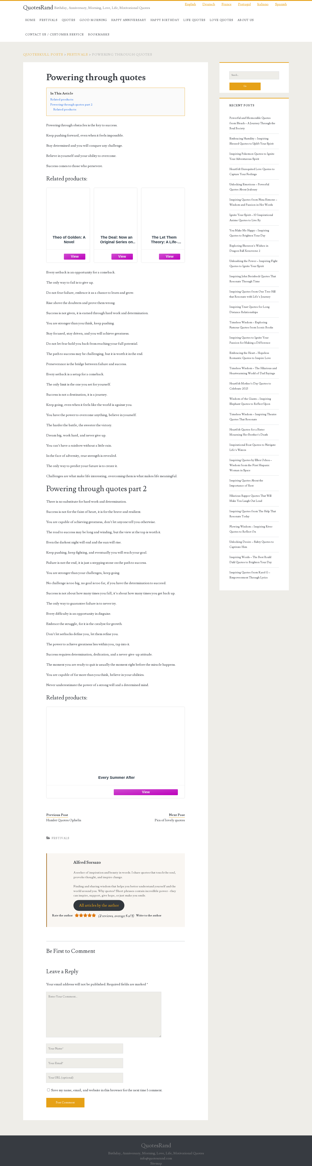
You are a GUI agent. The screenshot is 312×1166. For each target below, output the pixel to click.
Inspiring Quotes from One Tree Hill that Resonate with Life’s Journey (252, 294)
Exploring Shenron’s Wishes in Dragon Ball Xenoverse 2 (248, 248)
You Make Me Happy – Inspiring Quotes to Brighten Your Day (249, 233)
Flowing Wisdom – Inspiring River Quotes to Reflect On (250, 529)
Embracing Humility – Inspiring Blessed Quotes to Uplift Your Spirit (251, 141)
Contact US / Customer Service (54, 34)
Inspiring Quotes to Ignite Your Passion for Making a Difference (249, 340)
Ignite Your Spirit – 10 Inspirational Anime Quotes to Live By (251, 217)
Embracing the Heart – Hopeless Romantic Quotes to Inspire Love (250, 355)
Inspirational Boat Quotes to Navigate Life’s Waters (252, 447)
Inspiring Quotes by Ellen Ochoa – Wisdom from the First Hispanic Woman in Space (250, 465)
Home (30, 20)
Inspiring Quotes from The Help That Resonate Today (252, 514)
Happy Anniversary (128, 20)
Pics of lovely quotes (170, 820)
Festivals (48, 20)
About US (246, 20)
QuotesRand (38, 7)
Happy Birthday (164, 20)
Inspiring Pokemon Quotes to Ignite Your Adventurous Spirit (251, 156)
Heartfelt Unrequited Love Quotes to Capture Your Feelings (252, 171)
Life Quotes (194, 20)
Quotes (69, 20)
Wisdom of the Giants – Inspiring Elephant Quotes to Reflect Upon (250, 401)
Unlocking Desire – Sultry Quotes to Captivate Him (251, 544)
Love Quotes (221, 20)
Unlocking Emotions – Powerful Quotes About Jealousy (249, 187)
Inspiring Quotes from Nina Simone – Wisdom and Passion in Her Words (253, 202)
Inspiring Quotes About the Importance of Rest (246, 483)
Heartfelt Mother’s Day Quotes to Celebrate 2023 (250, 386)
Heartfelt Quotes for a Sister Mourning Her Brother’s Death (248, 432)
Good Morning (93, 20)
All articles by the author (99, 905)
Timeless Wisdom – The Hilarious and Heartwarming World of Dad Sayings (253, 371)
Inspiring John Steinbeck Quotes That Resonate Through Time (252, 279)
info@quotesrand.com (156, 1158)
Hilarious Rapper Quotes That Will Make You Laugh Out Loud (250, 498)
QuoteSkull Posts (43, 54)
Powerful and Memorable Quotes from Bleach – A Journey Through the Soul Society (252, 123)
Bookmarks (99, 34)
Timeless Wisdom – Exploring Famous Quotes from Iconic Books (251, 325)
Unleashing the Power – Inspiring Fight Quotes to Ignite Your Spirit (253, 263)
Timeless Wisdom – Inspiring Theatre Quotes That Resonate (253, 417)
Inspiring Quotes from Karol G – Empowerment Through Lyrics (249, 575)
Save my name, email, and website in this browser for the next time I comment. (106, 1090)
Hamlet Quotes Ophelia (63, 820)
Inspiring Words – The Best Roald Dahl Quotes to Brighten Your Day (250, 560)
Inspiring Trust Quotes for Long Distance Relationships (249, 309)
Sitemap (156, 1163)
